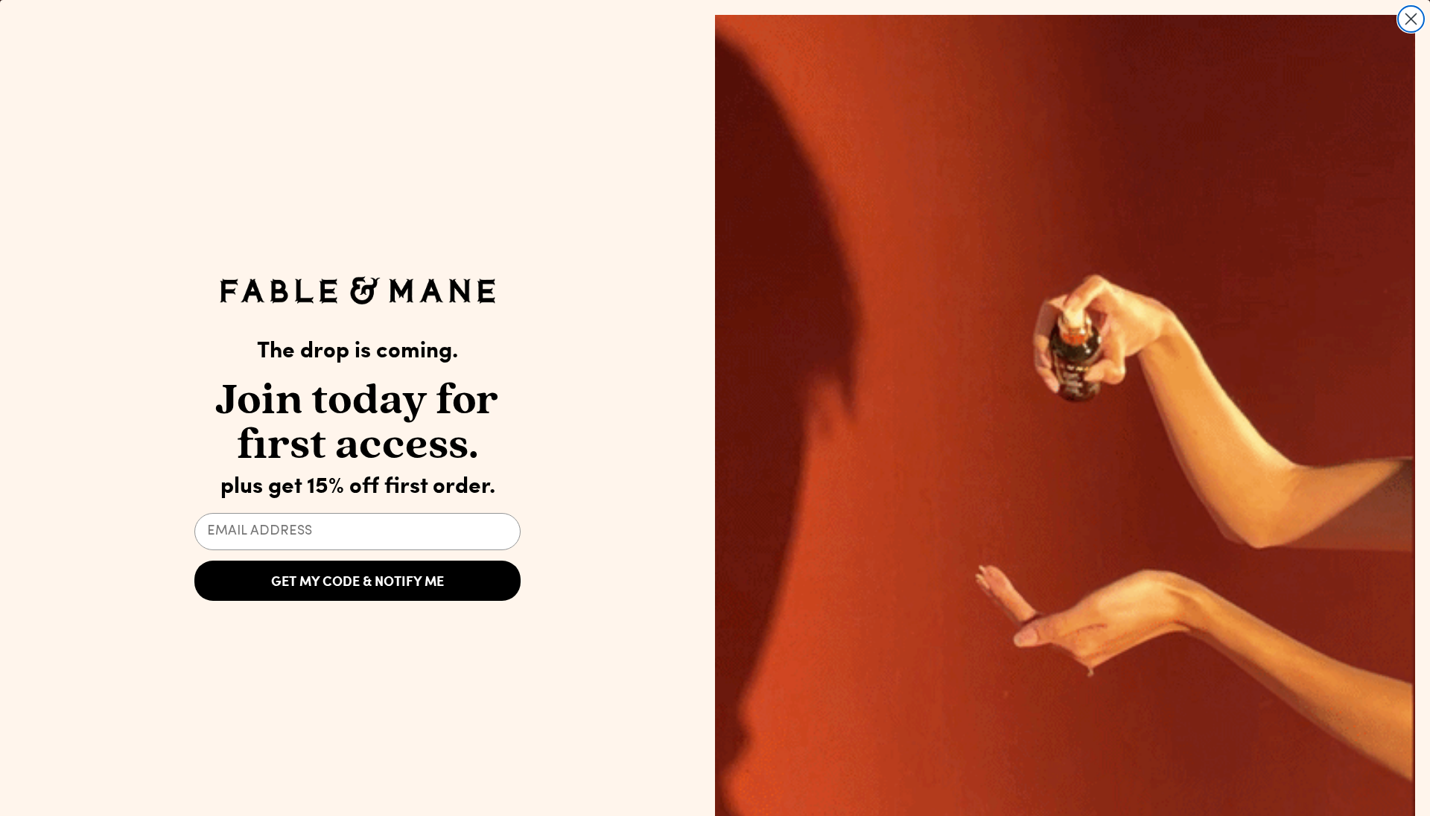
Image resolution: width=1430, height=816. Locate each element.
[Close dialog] (1411, 19)
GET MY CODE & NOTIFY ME (357, 580)
